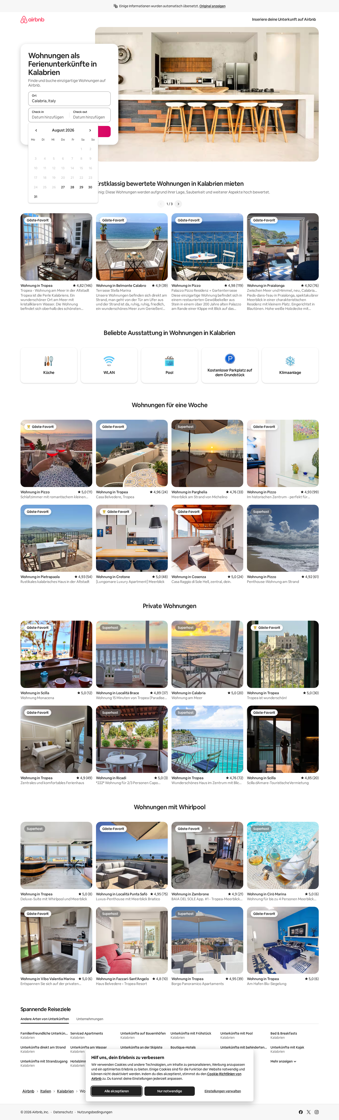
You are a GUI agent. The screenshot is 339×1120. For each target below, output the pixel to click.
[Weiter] (178, 204)
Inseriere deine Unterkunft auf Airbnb (284, 19)
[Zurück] (161, 204)
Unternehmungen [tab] (89, 1019)
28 (72, 187)
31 (35, 197)
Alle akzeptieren (116, 1091)
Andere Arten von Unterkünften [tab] (45, 1019)
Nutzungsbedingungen (94, 1112)
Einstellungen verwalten (223, 1091)
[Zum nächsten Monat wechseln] (90, 130)
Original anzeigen (212, 6)
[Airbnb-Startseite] (32, 19)
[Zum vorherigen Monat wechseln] (36, 130)
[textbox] (49, 117)
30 (90, 187)
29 (81, 187)
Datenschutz (63, 1112)
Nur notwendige (169, 1091)
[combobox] (69, 101)
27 (63, 187)
